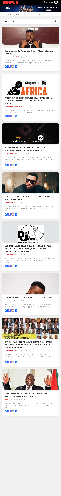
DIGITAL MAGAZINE (41, 14)
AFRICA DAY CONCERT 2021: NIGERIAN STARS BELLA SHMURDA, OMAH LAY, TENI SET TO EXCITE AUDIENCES (28, 100)
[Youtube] (52, 2)
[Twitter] (50, 2)
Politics (11, 399)
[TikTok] (47, 2)
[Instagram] (44, 2)
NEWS (9, 14)
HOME (4, 14)
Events (16, 106)
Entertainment (9, 57)
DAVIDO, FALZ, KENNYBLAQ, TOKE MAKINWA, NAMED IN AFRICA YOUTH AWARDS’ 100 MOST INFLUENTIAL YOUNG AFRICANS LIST (28, 344)
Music (15, 57)
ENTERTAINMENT (19, 14)
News (20, 106)
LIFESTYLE (30, 14)
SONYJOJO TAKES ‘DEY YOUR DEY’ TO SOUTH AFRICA (28, 298)
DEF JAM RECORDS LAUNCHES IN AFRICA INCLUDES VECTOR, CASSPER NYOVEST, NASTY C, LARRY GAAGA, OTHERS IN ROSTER (28, 248)
